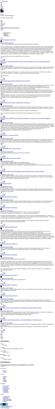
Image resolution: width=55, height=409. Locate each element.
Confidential (5, 392)
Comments (16, 27)
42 (1, 336)
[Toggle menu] (1, 1)
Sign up (5, 371)
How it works (6, 385)
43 (2, 336)
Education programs (7, 400)
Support (10, 406)
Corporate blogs (6, 396)
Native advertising (7, 399)
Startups (5, 401)
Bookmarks (7, 32)
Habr (8, 407)
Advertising (5, 397)
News (11, 27)
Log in (4, 370)
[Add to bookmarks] (4, 60)
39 (1, 334)
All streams (5, 1)
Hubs (4, 378)
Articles (5, 27)
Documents (5, 389)
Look (2, 60)
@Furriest (12, 15)
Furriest (2, 42)
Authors (5, 380)
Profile (2, 27)
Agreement (5, 390)
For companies (6, 388)
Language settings (4, 406)
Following (6, 35)
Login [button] (2, 8)
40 (2, 334)
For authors (5, 387)
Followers (5, 34)
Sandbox (5, 381)
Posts (9, 27)
